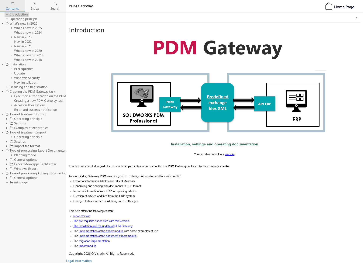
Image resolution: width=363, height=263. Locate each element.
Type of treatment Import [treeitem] (28, 132)
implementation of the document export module (108, 235)
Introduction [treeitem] (19, 14)
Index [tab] (35, 8)
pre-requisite (86, 221)
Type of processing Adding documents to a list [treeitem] (43, 173)
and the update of (103, 226)
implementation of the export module (101, 231)
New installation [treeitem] (25, 82)
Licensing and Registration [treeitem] (29, 87)
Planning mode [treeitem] (25, 155)
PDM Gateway (123, 226)
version (85, 216)
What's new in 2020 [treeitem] (28, 51)
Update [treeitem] (19, 73)
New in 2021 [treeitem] (23, 46)
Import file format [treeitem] (27, 146)
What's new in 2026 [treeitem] (23, 23)
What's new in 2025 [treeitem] (28, 28)
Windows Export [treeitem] (26, 169)
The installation (82, 226)
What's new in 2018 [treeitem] (28, 60)
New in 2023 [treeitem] (23, 37)
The (76, 221)
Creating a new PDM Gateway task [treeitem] (39, 101)
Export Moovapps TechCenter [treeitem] (35, 164)
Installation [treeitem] (18, 64)
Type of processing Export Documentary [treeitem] (38, 150)
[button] (356, 18)
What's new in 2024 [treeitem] (28, 32)
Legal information (79, 261)
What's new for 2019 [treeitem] (28, 55)
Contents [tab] (12, 8)
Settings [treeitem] (20, 123)
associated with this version (111, 221)
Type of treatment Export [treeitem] (28, 114)
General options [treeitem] (25, 159)
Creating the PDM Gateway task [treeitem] (32, 91)
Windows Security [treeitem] (27, 78)
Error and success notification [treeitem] (35, 110)
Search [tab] (55, 8)
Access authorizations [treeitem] (30, 105)
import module (87, 245)
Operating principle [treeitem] (24, 19)
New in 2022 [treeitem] (23, 42)
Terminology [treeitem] (19, 182)
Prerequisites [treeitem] (23, 69)
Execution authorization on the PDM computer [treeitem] (47, 96)
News (77, 216)
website (229, 154)
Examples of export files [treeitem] (31, 128)
